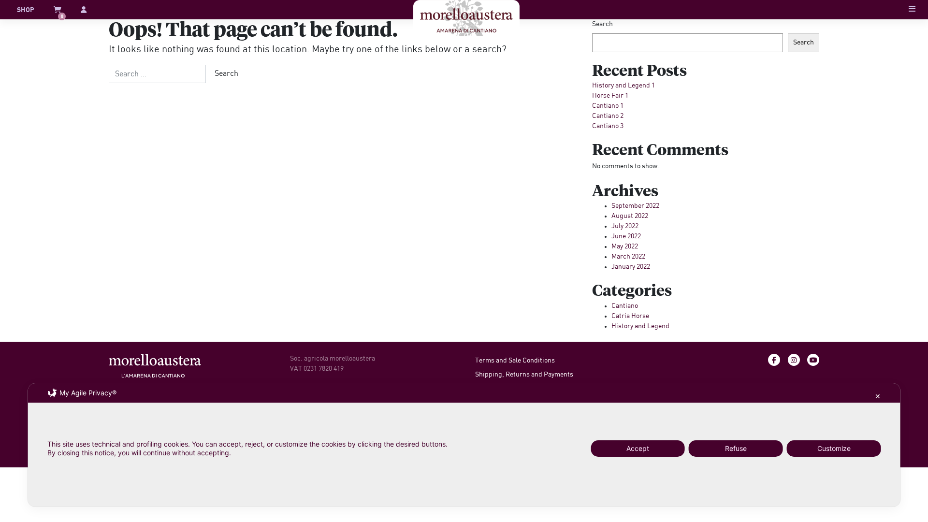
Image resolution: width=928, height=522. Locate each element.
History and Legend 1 (623, 85)
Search (602, 24)
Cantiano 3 (608, 126)
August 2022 (629, 216)
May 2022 (624, 246)
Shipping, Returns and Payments (524, 374)
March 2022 (628, 256)
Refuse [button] (736, 448)
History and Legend (640, 326)
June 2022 (626, 236)
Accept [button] (637, 448)
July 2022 (624, 226)
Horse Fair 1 (610, 95)
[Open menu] (912, 10)
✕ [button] (878, 396)
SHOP (25, 10)
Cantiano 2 (608, 116)
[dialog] (464, 445)
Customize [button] (834, 448)
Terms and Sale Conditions (515, 360)
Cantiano (624, 306)
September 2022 (635, 206)
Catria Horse (630, 316)
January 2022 (630, 266)
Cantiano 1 (608, 105)
